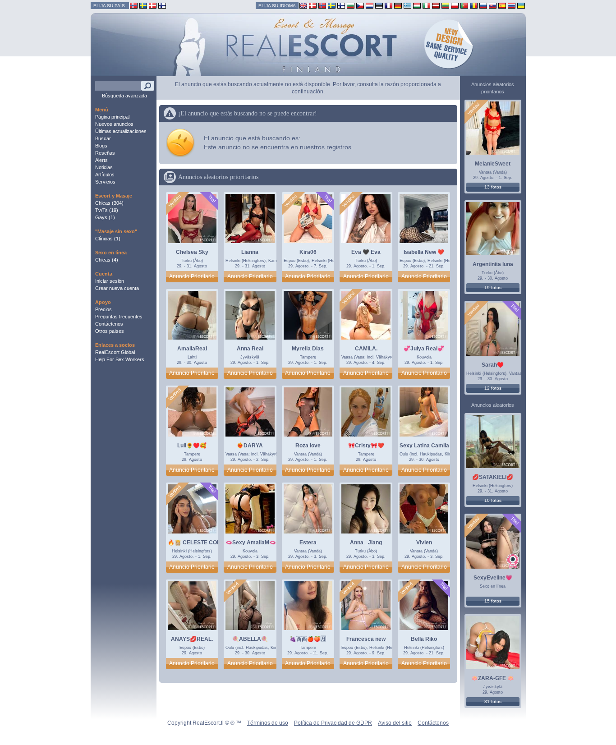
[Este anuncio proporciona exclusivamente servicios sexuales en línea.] (512, 560)
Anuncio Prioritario (192, 276)
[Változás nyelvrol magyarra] (417, 5)
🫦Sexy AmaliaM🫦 (250, 542)
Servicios (105, 181)
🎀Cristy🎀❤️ (366, 445)
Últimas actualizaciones (121, 131)
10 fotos (492, 500)
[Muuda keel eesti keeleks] (379, 5)
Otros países (109, 331)
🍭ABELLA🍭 (250, 639)
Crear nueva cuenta (117, 288)
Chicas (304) (109, 203)
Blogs (101, 145)
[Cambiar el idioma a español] (502, 5)
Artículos (105, 174)
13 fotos (492, 186)
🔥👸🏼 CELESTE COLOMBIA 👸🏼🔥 (210, 542)
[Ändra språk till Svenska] (332, 5)
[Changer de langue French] (388, 5)
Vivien (424, 542)
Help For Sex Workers (119, 359)
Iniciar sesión (109, 281)
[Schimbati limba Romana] (474, 5)
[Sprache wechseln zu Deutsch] (398, 5)
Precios (103, 309)
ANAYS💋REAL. (192, 639)
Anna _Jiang (366, 542)
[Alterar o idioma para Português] (464, 5)
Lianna (249, 252)
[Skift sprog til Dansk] (313, 5)
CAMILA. (366, 348)
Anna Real (250, 348)
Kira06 (308, 252)
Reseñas (105, 153)
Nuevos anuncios (114, 124)
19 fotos (492, 287)
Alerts (101, 160)
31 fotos (492, 701)
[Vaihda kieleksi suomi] (341, 5)
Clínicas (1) (107, 238)
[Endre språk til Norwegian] (322, 5)
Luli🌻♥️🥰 (192, 445)
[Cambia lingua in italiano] (426, 5)
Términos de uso (267, 723)
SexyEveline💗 (492, 578)
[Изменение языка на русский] (483, 5)
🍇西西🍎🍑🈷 (308, 639)
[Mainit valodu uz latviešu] (436, 5)
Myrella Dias (308, 348)
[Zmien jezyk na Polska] (455, 5)
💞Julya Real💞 (424, 348)
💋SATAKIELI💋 (492, 477)
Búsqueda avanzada (124, 95)
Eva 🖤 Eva (366, 252)
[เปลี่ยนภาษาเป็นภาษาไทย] (511, 5)
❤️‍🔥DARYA (250, 445)
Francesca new (366, 639)
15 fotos (492, 600)
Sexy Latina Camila (424, 445)
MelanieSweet (492, 164)
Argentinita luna (493, 264)
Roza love (308, 445)
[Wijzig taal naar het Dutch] (369, 5)
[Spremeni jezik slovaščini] (492, 5)
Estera (308, 542)
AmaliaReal (192, 348)
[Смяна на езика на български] (350, 5)
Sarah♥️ (493, 365)
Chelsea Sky (192, 252)
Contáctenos (109, 324)
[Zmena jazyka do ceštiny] (360, 5)
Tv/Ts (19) (106, 210)
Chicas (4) (106, 259)
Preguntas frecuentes (119, 316)
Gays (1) (105, 217)
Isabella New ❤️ (424, 252)
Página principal (112, 117)
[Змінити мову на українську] (521, 5)
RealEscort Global (115, 352)
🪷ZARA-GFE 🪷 (492, 678)
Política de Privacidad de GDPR (333, 723)
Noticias (104, 167)
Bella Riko (424, 639)
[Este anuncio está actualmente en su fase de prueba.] (211, 198)
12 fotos (492, 388)
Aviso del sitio (395, 723)
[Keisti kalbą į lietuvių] (445, 5)
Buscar (103, 138)
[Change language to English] (303, 5)
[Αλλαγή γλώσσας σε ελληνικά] (407, 5)
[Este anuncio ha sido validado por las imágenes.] (174, 201)
